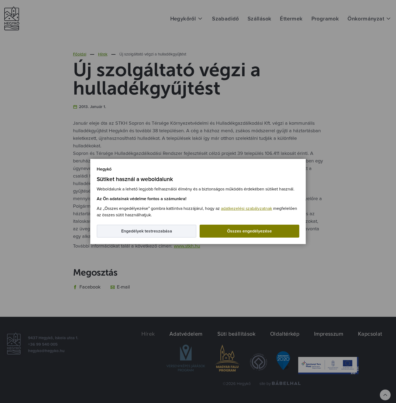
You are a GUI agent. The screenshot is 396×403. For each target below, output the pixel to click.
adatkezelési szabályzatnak (246, 208)
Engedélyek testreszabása (146, 231)
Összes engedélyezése (249, 231)
